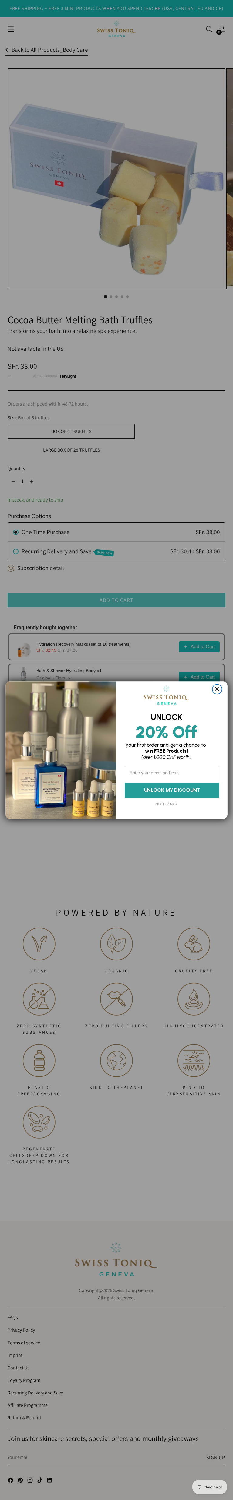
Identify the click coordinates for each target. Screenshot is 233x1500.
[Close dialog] (217, 689)
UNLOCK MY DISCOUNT (172, 790)
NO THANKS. (166, 804)
